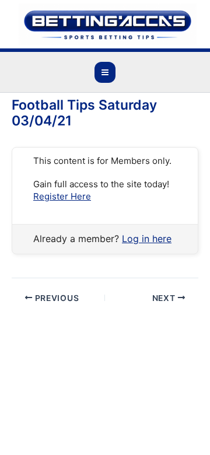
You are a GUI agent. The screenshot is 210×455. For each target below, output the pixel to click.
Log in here (147, 238)
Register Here (62, 196)
